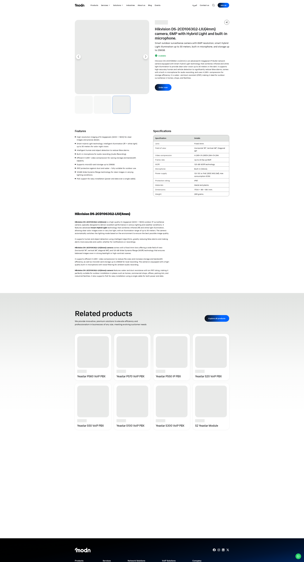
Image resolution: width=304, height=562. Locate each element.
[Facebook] (214, 550)
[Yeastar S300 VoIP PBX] (171, 406)
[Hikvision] (161, 22)
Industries (130, 5)
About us (141, 5)
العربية (194, 5)
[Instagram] (219, 550)
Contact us (204, 5)
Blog (150, 5)
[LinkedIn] (223, 550)
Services (104, 5)
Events (157, 5)
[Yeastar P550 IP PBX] (171, 357)
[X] (227, 550)
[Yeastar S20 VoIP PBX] (211, 357)
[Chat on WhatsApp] (298, 556)
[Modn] (79, 5)
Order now (163, 87)
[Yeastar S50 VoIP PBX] (93, 406)
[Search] (213, 5)
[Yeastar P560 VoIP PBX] (93, 357)
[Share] (226, 22)
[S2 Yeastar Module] (211, 406)
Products (94, 5)
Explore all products (216, 318)
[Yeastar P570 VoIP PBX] (132, 357)
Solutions (117, 5)
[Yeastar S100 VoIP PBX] (132, 406)
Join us (223, 5)
